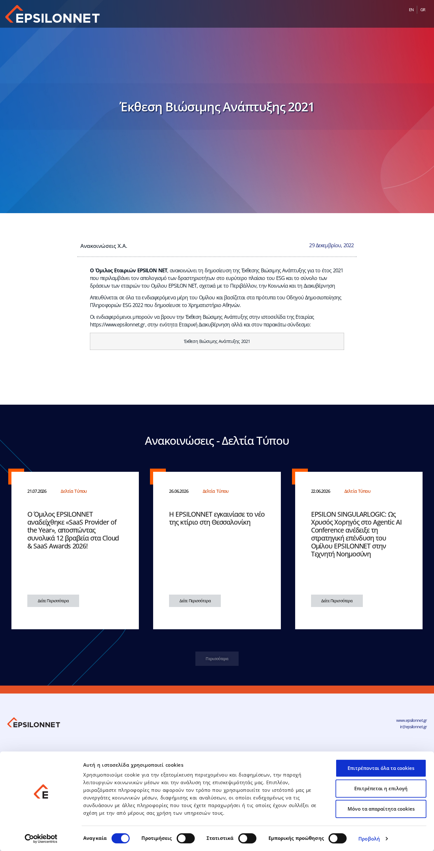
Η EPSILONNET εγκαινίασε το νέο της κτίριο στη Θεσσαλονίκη (216, 518)
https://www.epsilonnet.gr (117, 324)
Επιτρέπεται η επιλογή (381, 788)
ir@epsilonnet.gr (413, 726)
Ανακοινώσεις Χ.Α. (103, 245)
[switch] (186, 838)
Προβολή (369, 838)
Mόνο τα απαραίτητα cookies (381, 809)
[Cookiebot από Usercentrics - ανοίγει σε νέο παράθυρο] (41, 838)
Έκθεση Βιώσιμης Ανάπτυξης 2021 (217, 341)
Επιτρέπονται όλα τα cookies (381, 768)
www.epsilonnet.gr (411, 720)
